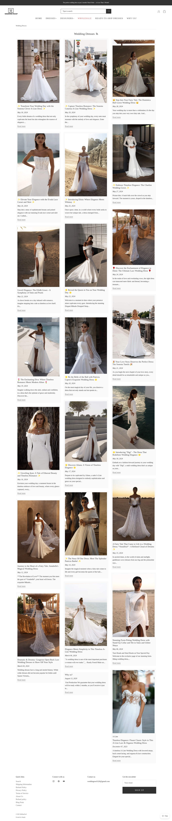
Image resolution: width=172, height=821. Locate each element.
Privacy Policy (21, 790)
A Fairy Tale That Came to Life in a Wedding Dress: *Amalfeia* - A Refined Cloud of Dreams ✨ (133, 546)
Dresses (51, 18)
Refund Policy (21, 787)
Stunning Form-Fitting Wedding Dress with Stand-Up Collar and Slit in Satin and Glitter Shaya (131, 643)
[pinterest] (58, 781)
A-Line (115, 737)
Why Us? (132, 18)
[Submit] (108, 11)
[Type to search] (83, 11)
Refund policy (21, 799)
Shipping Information (24, 784)
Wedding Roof (23, 814)
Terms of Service (22, 793)
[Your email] (139, 783)
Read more (21, 126)
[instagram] (53, 781)
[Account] (159, 11)
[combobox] (83, 11)
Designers (66, 18)
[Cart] (164, 11)
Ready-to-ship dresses (109, 18)
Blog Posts (20, 802)
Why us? (68, 674)
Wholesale (85, 18)
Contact (19, 805)
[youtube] (63, 781)
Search (18, 781)
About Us (19, 796)
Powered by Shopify (20, 817)
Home (38, 18)
